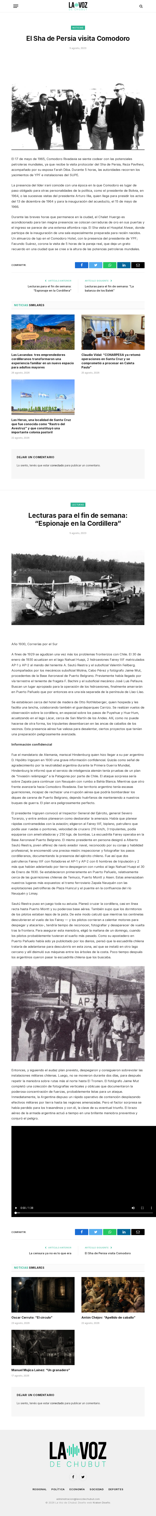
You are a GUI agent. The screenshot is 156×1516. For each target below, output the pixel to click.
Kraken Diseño (101, 1502)
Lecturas (78, 504)
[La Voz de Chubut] (78, 6)
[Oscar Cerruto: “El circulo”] (43, 1295)
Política (58, 1489)
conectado (57, 465)
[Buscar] (141, 6)
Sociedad (97, 1489)
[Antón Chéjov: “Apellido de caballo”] (113, 1295)
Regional (40, 1489)
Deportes (115, 1489)
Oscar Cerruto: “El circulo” (32, 1317)
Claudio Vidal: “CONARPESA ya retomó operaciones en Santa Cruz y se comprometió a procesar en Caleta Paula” (110, 361)
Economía (77, 1489)
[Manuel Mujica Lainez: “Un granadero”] (43, 1347)
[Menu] (15, 6)
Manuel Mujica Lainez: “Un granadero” (40, 1370)
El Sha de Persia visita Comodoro (108, 1253)
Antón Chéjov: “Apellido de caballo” (108, 1317)
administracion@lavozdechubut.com (78, 1498)
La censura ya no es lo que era (50, 1253)
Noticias (78, 27)
